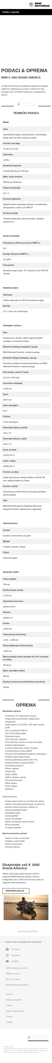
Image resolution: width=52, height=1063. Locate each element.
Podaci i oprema (10, 27)
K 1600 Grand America (12, 15)
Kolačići (9, 994)
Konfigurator (8, 39)
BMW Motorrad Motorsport (17, 985)
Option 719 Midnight (11, 21)
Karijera (9, 1017)
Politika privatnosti (14, 1000)
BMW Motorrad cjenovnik (17, 968)
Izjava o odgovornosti (15, 1011)
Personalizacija (9, 33)
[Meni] (4, 4)
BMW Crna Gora (13, 974)
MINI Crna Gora (12, 979)
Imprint (9, 1005)
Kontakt (9, 1022)
